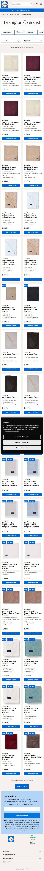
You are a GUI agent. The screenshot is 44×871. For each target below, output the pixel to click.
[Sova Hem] (4, 4)
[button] (31, 3)
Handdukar (8, 32)
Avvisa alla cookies (22, 448)
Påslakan (20, 32)
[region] (22, 435)
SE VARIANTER (11, 93)
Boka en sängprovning (19, 10)
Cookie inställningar (22, 436)
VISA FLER (21, 786)
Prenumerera (22, 815)
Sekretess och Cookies (12, 431)
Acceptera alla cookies (22, 442)
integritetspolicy (13, 828)
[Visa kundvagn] (37, 4)
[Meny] (41, 4)
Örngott (32, 32)
